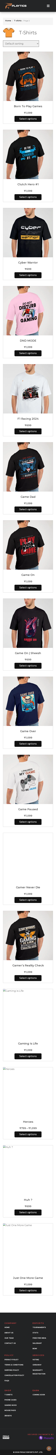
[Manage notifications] (49, 1448)
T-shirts (18, 21)
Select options (28, 118)
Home (8, 21)
